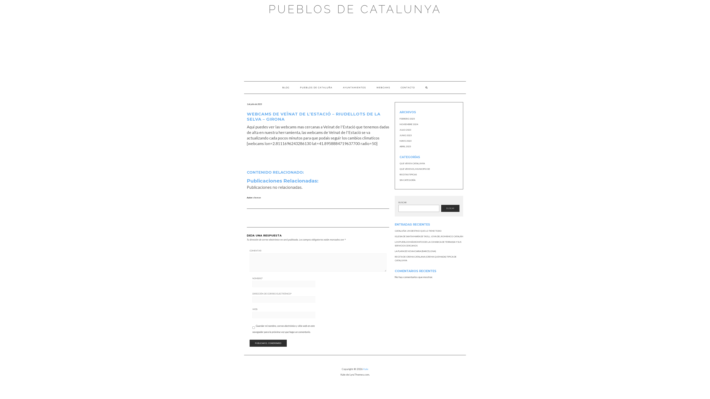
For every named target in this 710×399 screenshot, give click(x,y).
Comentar (255, 250)
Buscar (402, 202)
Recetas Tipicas (408, 174)
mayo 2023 (406, 140)
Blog (286, 87)
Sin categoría (407, 180)
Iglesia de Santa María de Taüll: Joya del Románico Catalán (429, 236)
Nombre (257, 278)
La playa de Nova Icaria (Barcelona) (415, 251)
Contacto (408, 87)
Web (255, 309)
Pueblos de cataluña (316, 87)
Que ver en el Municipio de (415, 169)
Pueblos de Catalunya (355, 9)
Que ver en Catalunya (412, 163)
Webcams (383, 87)
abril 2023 (405, 146)
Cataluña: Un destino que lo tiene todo (418, 230)
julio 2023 (405, 129)
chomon (257, 197)
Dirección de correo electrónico (272, 293)
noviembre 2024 (409, 124)
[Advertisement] (355, 48)
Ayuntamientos (354, 87)
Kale (365, 369)
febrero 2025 (407, 118)
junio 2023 (406, 135)
